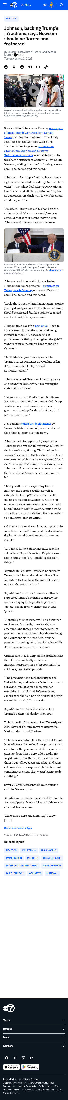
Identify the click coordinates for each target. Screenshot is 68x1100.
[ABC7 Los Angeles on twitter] (15, 1058)
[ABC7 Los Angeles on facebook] (6, 1058)
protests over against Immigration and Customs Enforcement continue (29, 150)
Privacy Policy (9, 1079)
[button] (5, 4)
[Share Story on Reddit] (22, 67)
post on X (41, 325)
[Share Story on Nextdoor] (30, 67)
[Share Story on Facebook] (6, 67)
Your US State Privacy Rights (41, 1083)
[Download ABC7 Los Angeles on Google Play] (30, 1067)
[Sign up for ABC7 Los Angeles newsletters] (31, 1058)
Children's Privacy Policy (14, 1083)
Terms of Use (9, 1086)
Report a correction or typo (18, 828)
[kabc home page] (9, 1008)
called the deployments (36, 423)
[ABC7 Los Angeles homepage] (13, 5)
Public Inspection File (48, 1086)
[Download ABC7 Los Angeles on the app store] (11, 1067)
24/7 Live (26, 5)
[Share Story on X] (14, 67)
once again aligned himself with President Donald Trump (33, 132)
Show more (55, 270)
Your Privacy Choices (28, 1079)
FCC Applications (11, 1090)
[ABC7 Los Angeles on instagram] (23, 1058)
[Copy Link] (46, 67)
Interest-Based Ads (27, 1086)
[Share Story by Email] (38, 67)
